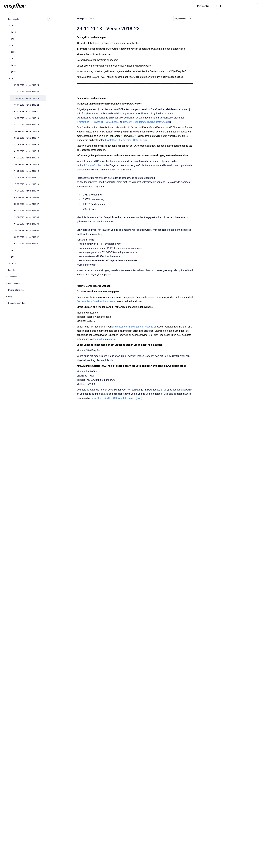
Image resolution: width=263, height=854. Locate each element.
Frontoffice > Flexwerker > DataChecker (98, 121)
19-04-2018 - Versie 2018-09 (26, 191)
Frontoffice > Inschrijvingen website (134, 326)
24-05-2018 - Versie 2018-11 (26, 177)
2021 (13, 58)
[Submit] (219, 6)
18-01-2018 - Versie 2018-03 (26, 230)
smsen (112, 339)
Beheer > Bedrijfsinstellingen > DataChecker (146, 121)
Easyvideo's (13, 270)
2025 (13, 32)
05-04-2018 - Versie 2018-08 (26, 197)
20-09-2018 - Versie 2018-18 (26, 131)
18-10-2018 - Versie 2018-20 (26, 118)
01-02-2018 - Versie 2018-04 (26, 224)
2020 (13, 65)
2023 (13, 45)
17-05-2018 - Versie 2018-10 (26, 184)
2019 (13, 72)
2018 (13, 78)
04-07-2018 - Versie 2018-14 (26, 158)
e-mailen (100, 339)
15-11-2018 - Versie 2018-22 (26, 105)
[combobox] (237, 6)
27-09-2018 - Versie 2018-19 (26, 125)
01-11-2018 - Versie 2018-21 (26, 111)
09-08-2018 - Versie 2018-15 (26, 151)
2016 (13, 257)
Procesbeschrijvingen (17, 303)
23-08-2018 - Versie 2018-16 (26, 144)
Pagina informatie (16, 290)
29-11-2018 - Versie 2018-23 (26, 98)
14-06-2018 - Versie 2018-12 (26, 171)
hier (111, 360)
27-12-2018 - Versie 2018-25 (26, 85)
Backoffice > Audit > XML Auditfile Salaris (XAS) (116, 398)
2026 (13, 25)
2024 (13, 39)
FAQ (10, 296)
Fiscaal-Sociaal (94, 165)
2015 (13, 263)
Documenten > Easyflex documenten (96, 301)
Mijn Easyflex (203, 6)
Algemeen (12, 277)
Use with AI (183, 19)
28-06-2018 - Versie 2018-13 (26, 164)
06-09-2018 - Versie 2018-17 (26, 138)
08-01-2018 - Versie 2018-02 (26, 237)
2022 (13, 52)
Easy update (13, 19)
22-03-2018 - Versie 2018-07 (26, 204)
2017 (13, 250)
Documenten (13, 283)
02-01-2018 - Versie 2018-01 (26, 244)
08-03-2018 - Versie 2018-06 (26, 210)
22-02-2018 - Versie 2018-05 (26, 217)
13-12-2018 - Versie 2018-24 (26, 92)
